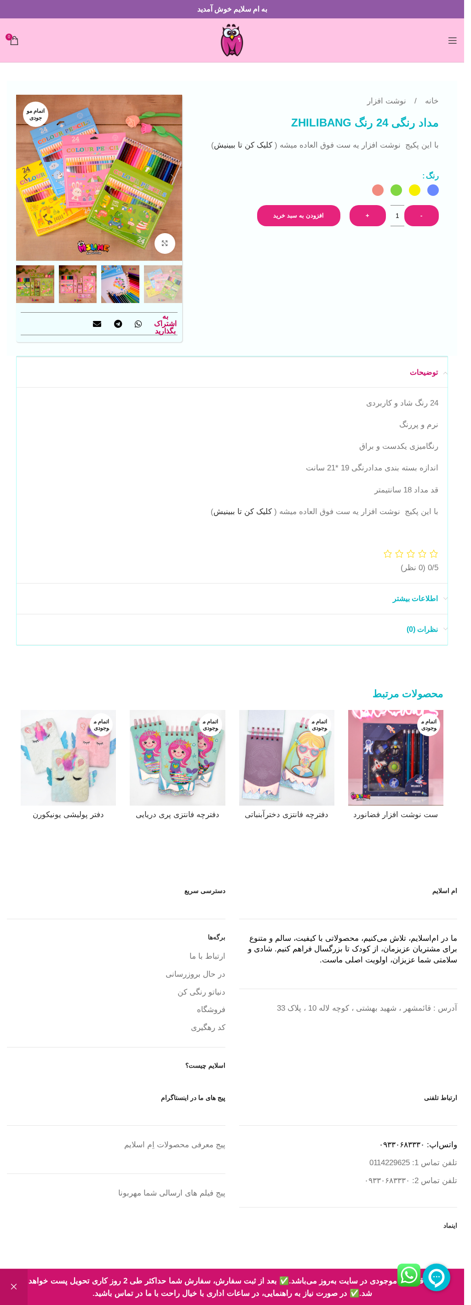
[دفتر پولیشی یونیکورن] (68, 757)
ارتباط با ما (207, 956)
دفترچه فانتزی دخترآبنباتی (286, 814)
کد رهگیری (208, 1027)
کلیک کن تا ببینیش (244, 145)
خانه (431, 101)
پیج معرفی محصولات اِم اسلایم (174, 1144)
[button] (173, 177)
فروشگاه (211, 1009)
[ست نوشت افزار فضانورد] (395, 757)
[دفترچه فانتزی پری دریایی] (177, 757)
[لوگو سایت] (232, 39)
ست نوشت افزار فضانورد (395, 814)
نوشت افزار (386, 101)
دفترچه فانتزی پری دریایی (177, 814)
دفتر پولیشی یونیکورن (68, 814)
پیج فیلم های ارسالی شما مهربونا (171, 1193)
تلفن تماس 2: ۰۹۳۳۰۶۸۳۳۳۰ (410, 1180)
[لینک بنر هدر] (232, 9)
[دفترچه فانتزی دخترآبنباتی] (286, 757)
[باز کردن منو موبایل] (452, 40)
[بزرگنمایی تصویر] (165, 243)
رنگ (432, 176)
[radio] (433, 190)
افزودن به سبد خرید (298, 215)
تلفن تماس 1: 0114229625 (413, 1162)
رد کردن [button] (14, 1287)
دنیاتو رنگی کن (201, 992)
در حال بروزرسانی (195, 974)
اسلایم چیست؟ (205, 1065)
